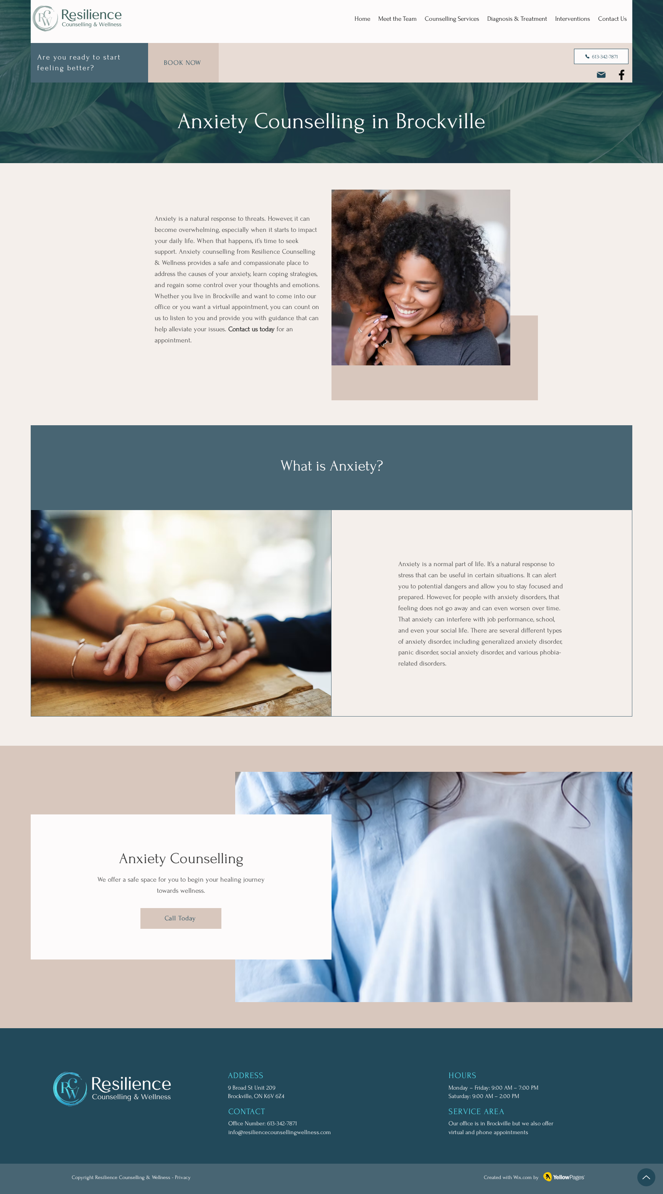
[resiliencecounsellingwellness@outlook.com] (601, 75)
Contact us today (251, 329)
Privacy (183, 1177)
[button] (452, 18)
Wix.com (522, 1177)
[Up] (646, 1177)
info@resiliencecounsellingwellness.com (279, 1132)
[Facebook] (621, 75)
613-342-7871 (282, 1123)
